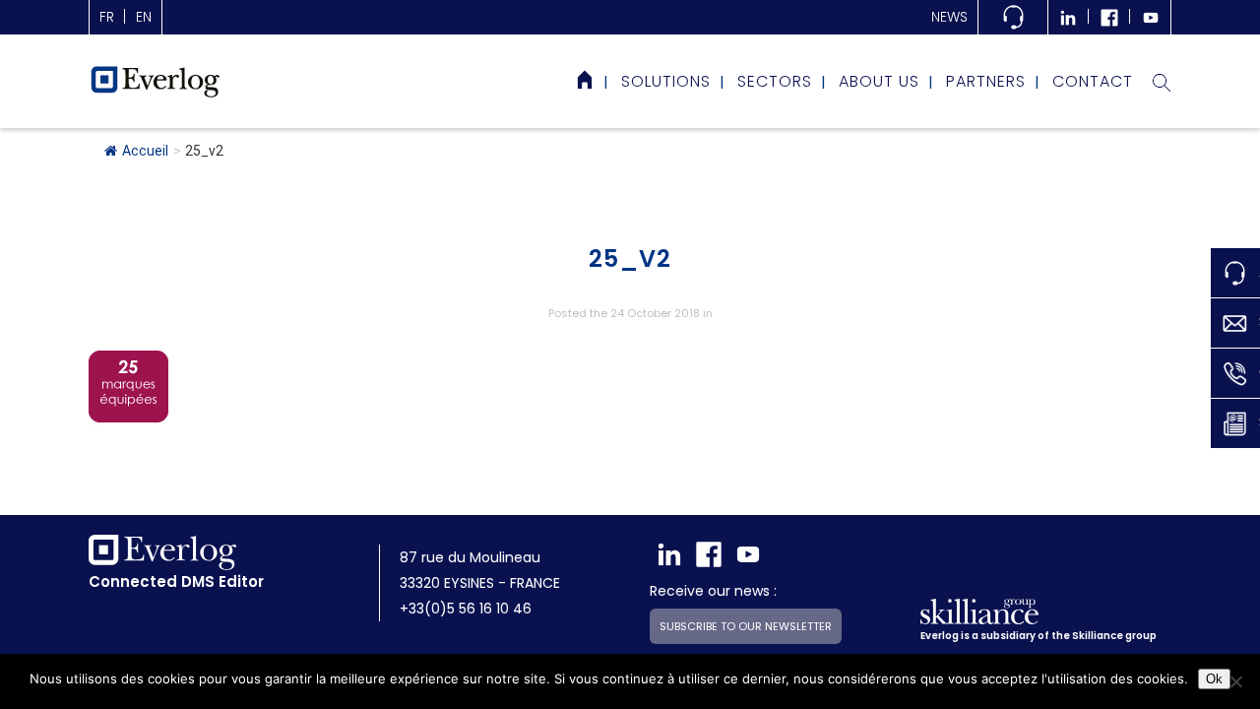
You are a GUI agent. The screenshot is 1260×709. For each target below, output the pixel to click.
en (144, 17)
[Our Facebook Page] (1109, 17)
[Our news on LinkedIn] (1068, 17)
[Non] (1235, 681)
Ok (1214, 679)
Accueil (145, 151)
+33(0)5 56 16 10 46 (466, 608)
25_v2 (630, 258)
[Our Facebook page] (708, 554)
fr (106, 17)
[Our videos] (1150, 17)
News (949, 17)
